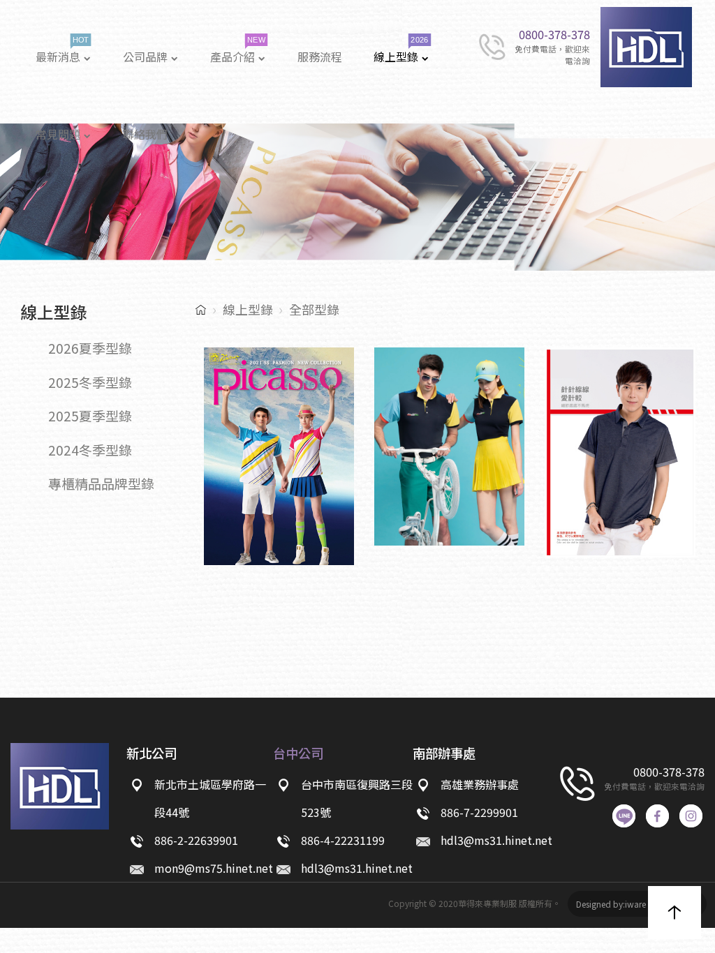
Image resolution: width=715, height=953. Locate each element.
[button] (674, 912)
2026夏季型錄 (90, 347)
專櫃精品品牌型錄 (101, 483)
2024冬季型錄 (90, 449)
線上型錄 (248, 309)
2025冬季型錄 (90, 382)
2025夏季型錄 (90, 415)
